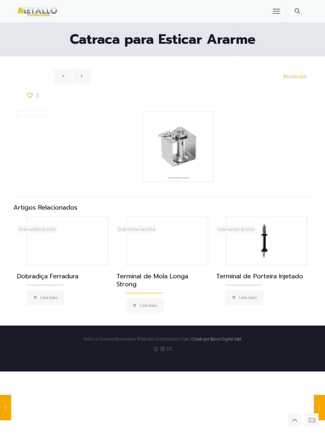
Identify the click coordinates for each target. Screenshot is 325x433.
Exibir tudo (297, 76)
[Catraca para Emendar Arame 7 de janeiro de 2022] (319, 407)
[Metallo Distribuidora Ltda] (37, 11)
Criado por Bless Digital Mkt (216, 339)
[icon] (169, 349)
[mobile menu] (276, 11)
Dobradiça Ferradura (47, 276)
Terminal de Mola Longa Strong (152, 280)
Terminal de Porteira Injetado (259, 276)
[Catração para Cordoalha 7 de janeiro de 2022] (5, 407)
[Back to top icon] (294, 420)
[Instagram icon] (162, 349)
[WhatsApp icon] (156, 349)
